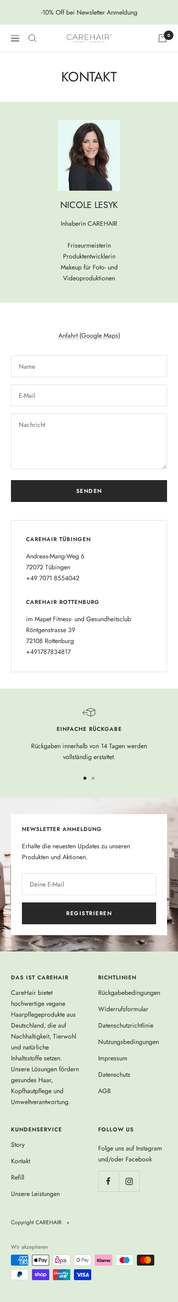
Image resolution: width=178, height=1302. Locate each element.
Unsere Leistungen (35, 1193)
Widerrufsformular (123, 1008)
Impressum (112, 1058)
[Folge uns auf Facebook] (108, 1181)
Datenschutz (114, 1074)
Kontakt (20, 1160)
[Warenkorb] (162, 38)
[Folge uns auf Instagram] (129, 1181)
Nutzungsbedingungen (128, 1041)
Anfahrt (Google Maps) (89, 335)
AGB (104, 1090)
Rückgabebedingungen (129, 992)
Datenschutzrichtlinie (125, 1025)
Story (18, 1144)
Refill (17, 1177)
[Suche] (32, 38)
